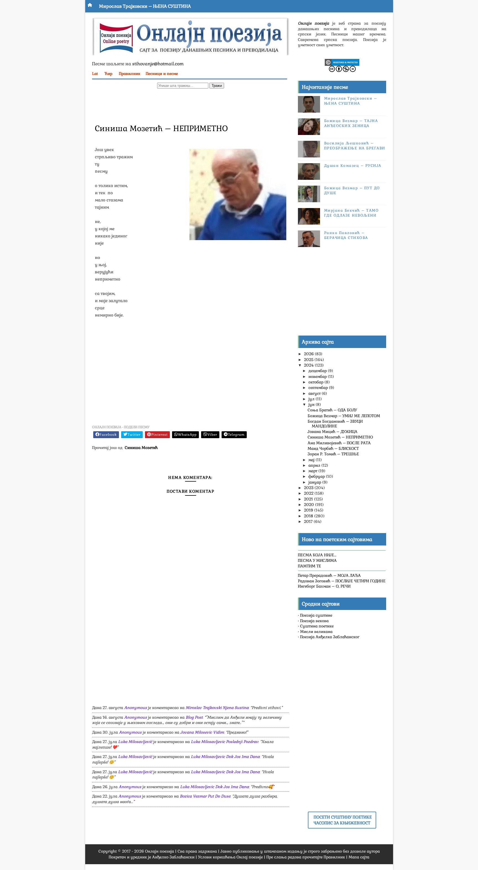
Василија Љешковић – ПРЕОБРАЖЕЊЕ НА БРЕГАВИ (354, 145)
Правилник (129, 73)
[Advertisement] (190, 105)
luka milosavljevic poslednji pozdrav (224, 741)
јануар (315, 482)
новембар (318, 376)
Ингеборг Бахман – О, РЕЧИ (324, 586)
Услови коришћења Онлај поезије (230, 857)
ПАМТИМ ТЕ (309, 565)
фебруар (317, 476)
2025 (309, 359)
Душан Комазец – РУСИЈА (352, 165)
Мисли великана (316, 631)
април (314, 465)
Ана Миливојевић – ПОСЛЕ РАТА (339, 442)
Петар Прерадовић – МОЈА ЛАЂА (329, 575)
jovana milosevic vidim (202, 732)
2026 (309, 353)
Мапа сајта (359, 857)
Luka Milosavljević (135, 741)
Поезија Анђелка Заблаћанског (329, 636)
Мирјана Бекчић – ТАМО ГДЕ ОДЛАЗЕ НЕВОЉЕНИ (351, 213)
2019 (309, 510)
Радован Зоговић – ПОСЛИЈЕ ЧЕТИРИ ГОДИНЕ (342, 580)
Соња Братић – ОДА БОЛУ (332, 409)
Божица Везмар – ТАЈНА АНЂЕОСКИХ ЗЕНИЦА (351, 123)
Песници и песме (162, 73)
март (313, 470)
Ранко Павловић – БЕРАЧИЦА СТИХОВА (346, 235)
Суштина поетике (317, 626)
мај (312, 459)
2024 (309, 365)
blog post (194, 717)
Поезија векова (314, 620)
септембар (318, 387)
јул (312, 398)
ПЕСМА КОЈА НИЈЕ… (317, 554)
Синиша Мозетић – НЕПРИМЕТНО (340, 437)
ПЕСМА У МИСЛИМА (317, 560)
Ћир (108, 73)
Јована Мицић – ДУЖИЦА (332, 431)
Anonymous (135, 707)
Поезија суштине (316, 615)
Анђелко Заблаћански (173, 857)
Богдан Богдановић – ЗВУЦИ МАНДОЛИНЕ (335, 423)
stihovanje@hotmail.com (158, 64)
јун (312, 404)
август (315, 393)
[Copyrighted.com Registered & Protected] (342, 61)
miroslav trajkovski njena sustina (217, 707)
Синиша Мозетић (141, 447)
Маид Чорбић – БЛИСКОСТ (333, 448)
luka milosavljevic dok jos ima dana (225, 756)
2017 (309, 521)
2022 (309, 493)
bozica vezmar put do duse (205, 796)
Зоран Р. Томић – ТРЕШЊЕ (333, 453)
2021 (309, 499)
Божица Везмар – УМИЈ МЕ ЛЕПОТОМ (344, 415)
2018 (309, 515)
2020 (309, 504)
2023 (309, 487)
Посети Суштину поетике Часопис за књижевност (343, 820)
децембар (318, 370)
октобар (316, 382)
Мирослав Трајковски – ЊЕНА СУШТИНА (145, 6)
